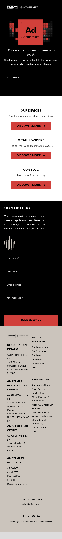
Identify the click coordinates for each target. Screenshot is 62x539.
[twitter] (28, 516)
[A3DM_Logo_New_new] (22, 6)
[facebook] (23, 516)
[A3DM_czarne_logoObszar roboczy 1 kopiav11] (18, 335)
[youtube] (33, 516)
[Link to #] (52, 7)
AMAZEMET (30, 522)
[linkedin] (38, 516)
